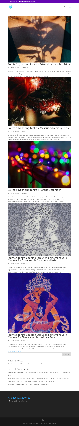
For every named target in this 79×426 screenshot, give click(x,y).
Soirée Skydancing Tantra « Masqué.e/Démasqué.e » (38, 128)
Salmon (10, 378)
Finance (10, 384)
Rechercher (66, 354)
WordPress (34, 423)
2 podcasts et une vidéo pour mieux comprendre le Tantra (27, 364)
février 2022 (13, 401)
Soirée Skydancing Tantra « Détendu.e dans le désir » (39, 64)
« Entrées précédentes (15, 351)
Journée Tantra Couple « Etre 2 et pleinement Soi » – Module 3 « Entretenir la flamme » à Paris (38, 259)
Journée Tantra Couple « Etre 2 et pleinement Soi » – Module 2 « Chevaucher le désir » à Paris (38, 336)
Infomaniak (53, 423)
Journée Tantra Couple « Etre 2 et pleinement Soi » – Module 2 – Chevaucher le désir (43, 378)
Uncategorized (23, 401)
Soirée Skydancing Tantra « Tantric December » (35, 189)
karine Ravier (15, 68)
